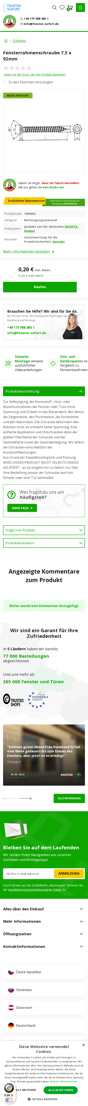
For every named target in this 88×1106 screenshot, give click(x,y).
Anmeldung (69, 873)
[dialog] (44, 1073)
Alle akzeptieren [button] (60, 1090)
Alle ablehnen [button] (25, 1090)
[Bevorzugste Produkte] (62, 7)
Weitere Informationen (64, 1081)
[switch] (9, 1100)
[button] (80, 7)
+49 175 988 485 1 (21, 327)
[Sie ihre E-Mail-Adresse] (44, 873)
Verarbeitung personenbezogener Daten (34, 889)
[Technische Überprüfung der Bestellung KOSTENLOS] (9, 21)
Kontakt (59, 242)
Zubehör (19, 41)
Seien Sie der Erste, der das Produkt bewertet (35, 74)
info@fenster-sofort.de (26, 333)
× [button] (83, 1045)
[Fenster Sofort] (12, 7)
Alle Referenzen (69, 798)
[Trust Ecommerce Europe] (38, 700)
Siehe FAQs (20, 508)
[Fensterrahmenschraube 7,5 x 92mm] (44, 130)
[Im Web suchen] (54, 7)
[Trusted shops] (13, 700)
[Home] (6, 41)
